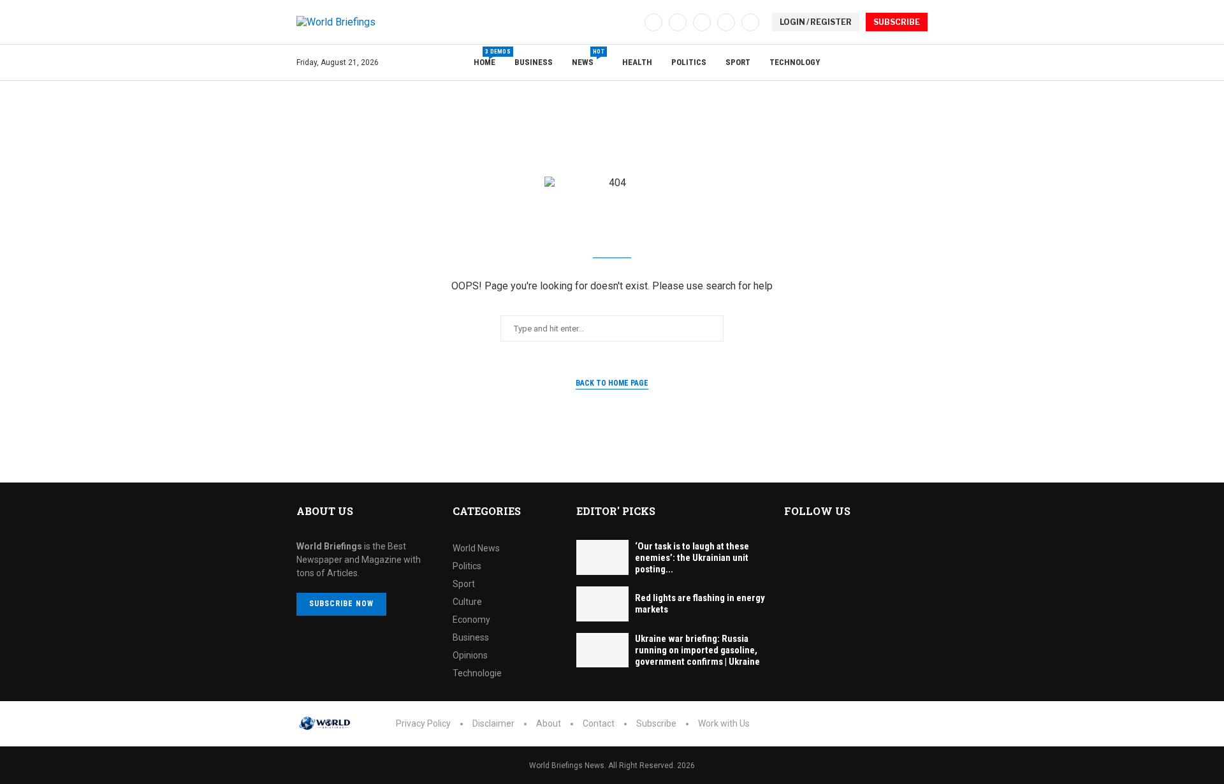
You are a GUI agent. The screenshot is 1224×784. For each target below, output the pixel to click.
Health (637, 62)
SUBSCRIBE (896, 22)
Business (533, 62)
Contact (599, 723)
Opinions (470, 655)
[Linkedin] (702, 22)
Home (484, 57)
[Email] (750, 22)
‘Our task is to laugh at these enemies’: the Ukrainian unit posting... (692, 558)
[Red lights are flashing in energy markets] (602, 603)
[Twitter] (678, 22)
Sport (737, 62)
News (587, 57)
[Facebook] (653, 22)
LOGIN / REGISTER (816, 22)
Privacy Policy (423, 723)
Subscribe (656, 723)
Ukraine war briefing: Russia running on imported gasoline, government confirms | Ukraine (697, 650)
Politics (688, 62)
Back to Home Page (612, 383)
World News (476, 548)
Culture (467, 601)
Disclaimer (493, 723)
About (548, 723)
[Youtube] (726, 22)
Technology (794, 62)
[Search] (921, 63)
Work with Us (724, 723)
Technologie (477, 673)
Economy (471, 619)
